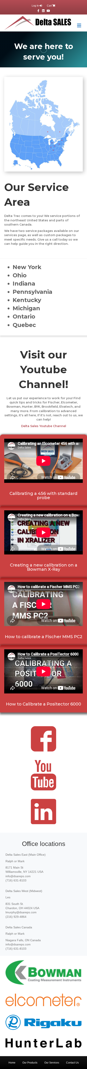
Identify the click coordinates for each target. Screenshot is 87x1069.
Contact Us (72, 1062)
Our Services (51, 1062)
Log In (35, 5)
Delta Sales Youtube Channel (43, 426)
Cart (49, 5)
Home (11, 1062)
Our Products (29, 1062)
